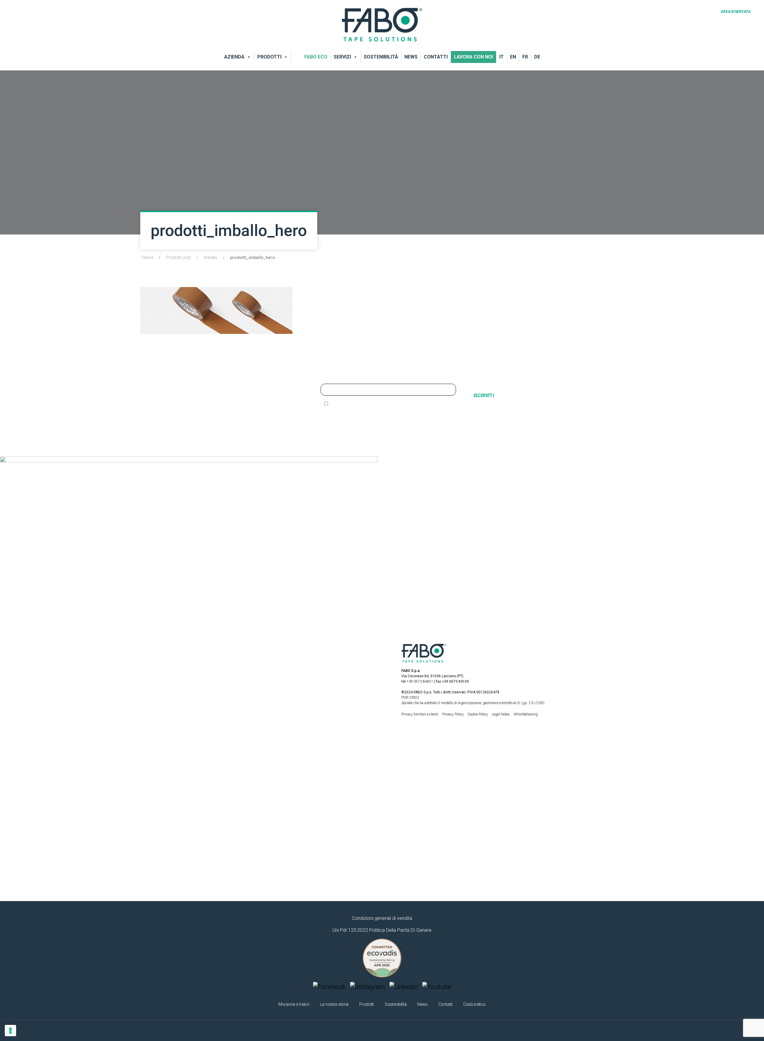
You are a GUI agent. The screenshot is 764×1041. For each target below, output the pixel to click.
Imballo (211, 257)
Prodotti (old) (178, 257)
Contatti (436, 57)
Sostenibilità (381, 57)
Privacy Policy (453, 714)
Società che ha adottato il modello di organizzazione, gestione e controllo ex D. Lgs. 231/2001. (473, 703)
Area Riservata (736, 12)
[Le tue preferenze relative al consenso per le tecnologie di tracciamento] (10, 1030)
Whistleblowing (526, 714)
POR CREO (410, 697)
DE (537, 57)
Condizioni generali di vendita (382, 918)
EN (513, 57)
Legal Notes (501, 714)
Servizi (342, 57)
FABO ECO (315, 57)
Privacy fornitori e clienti (419, 714)
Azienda (234, 57)
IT (501, 57)
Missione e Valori (293, 1004)
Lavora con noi (473, 57)
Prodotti (269, 57)
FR (525, 57)
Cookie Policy (478, 714)
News (411, 57)
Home (147, 257)
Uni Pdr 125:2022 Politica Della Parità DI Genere (382, 930)
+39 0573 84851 (419, 681)
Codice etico (474, 1004)
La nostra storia (334, 1004)
